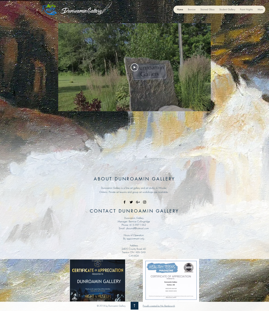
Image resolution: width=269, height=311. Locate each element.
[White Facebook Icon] (261, 146)
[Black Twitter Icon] (131, 202)
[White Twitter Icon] (261, 152)
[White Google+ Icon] (261, 158)
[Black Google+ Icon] (138, 202)
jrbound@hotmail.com (137, 228)
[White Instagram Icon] (261, 165)
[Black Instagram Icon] (145, 202)
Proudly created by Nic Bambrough (159, 305)
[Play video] (134, 67)
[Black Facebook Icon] (125, 202)
